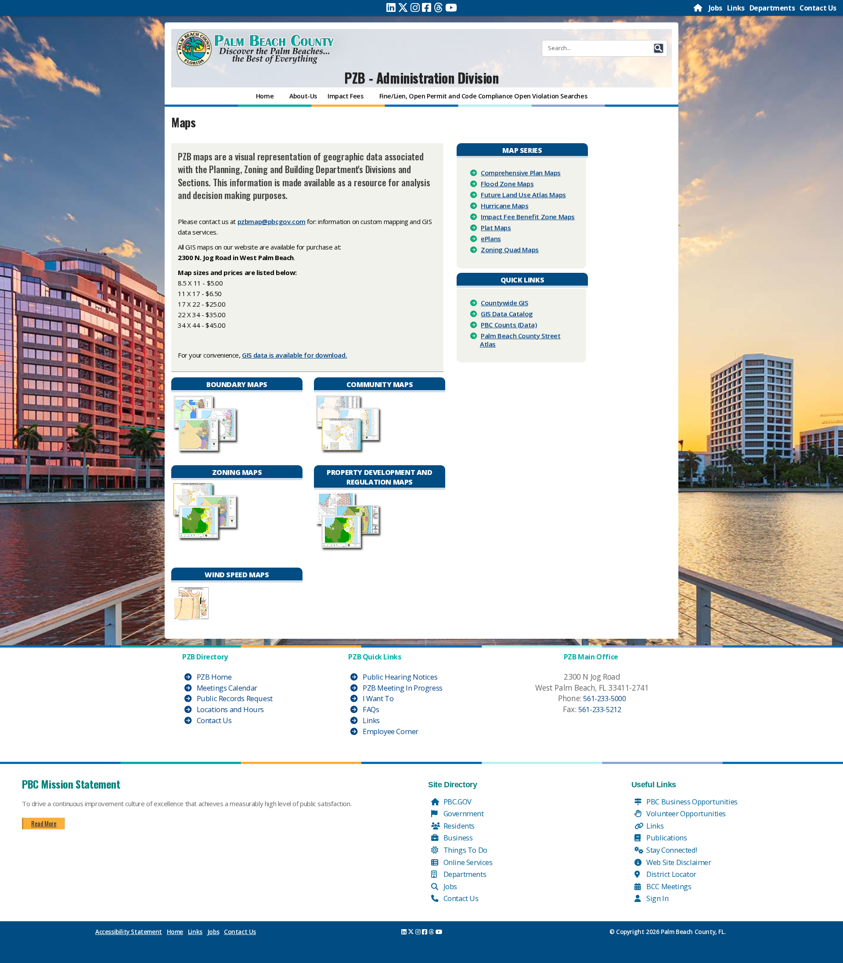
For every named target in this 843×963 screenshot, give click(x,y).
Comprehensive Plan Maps (521, 172)
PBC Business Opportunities (691, 801)
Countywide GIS (504, 302)
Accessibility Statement (128, 932)
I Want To (377, 698)
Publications (666, 838)
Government (463, 813)
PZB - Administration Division (421, 77)
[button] (658, 48)
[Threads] (438, 7)
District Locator (670, 874)
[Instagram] (415, 7)
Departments (772, 8)
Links (736, 8)
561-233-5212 (599, 709)
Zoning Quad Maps (510, 249)
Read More (43, 823)
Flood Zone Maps (507, 183)
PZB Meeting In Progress (401, 688)
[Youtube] (451, 7)
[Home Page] (698, 8)
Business (457, 838)
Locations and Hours (229, 709)
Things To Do (464, 850)
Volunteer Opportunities (685, 813)
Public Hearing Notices (399, 677)
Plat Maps (496, 227)
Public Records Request (234, 698)
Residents (458, 826)
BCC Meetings (668, 886)
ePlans (491, 238)
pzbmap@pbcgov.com (272, 221)
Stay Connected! (671, 850)
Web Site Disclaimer (678, 862)
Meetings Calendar (226, 688)
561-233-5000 (604, 698)
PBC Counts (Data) (509, 324)
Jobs (715, 8)
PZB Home (213, 677)
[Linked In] (391, 7)
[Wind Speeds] (191, 602)
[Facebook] (426, 7)
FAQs (370, 709)
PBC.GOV (457, 801)
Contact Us (818, 8)
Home (175, 932)
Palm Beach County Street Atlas (520, 339)
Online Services (467, 862)
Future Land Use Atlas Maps (523, 194)
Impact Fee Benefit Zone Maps (528, 216)
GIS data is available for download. (294, 355)
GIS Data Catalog (507, 313)
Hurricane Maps (504, 205)
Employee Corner (389, 731)
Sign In (657, 898)
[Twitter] (403, 7)
